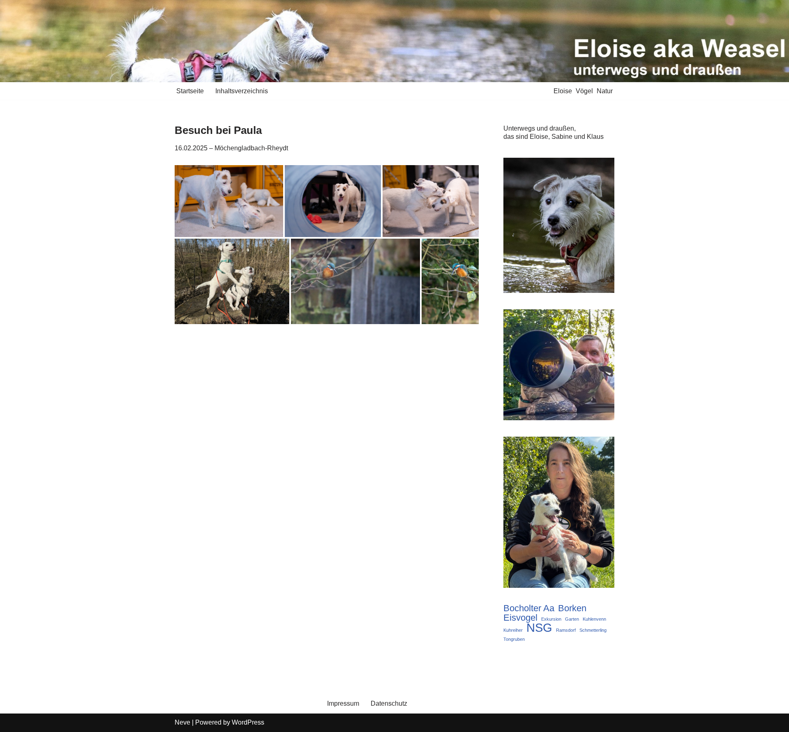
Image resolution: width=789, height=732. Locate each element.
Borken (572, 608)
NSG (539, 628)
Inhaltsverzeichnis (241, 90)
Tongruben (514, 639)
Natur (605, 90)
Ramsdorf (566, 630)
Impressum (343, 703)
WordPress (248, 722)
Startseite (190, 90)
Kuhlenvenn (594, 619)
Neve (182, 722)
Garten (572, 619)
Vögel (584, 90)
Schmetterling (593, 630)
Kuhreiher (513, 630)
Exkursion (551, 619)
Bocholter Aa (528, 608)
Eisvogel (520, 618)
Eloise (563, 90)
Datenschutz (389, 703)
